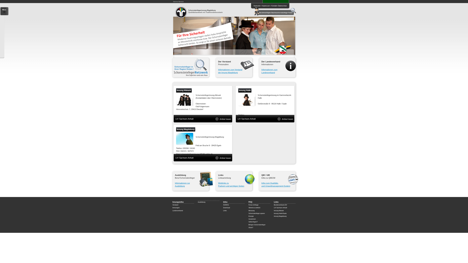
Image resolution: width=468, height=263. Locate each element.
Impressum (266, 6)
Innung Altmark (279, 210)
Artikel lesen (225, 119)
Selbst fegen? (253, 222)
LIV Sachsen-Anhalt (203, 119)
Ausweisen (252, 219)
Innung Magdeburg (280, 216)
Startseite (257, 6)
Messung (252, 210)
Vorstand (175, 205)
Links (225, 210)
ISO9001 (226, 205)
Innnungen (176, 208)
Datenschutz (282, 6)
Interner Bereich (178, 2)
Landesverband (177, 210)
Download (226, 208)
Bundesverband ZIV (280, 205)
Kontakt (274, 6)
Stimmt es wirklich (254, 208)
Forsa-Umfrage (253, 205)
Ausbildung (201, 202)
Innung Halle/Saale (280, 213)
